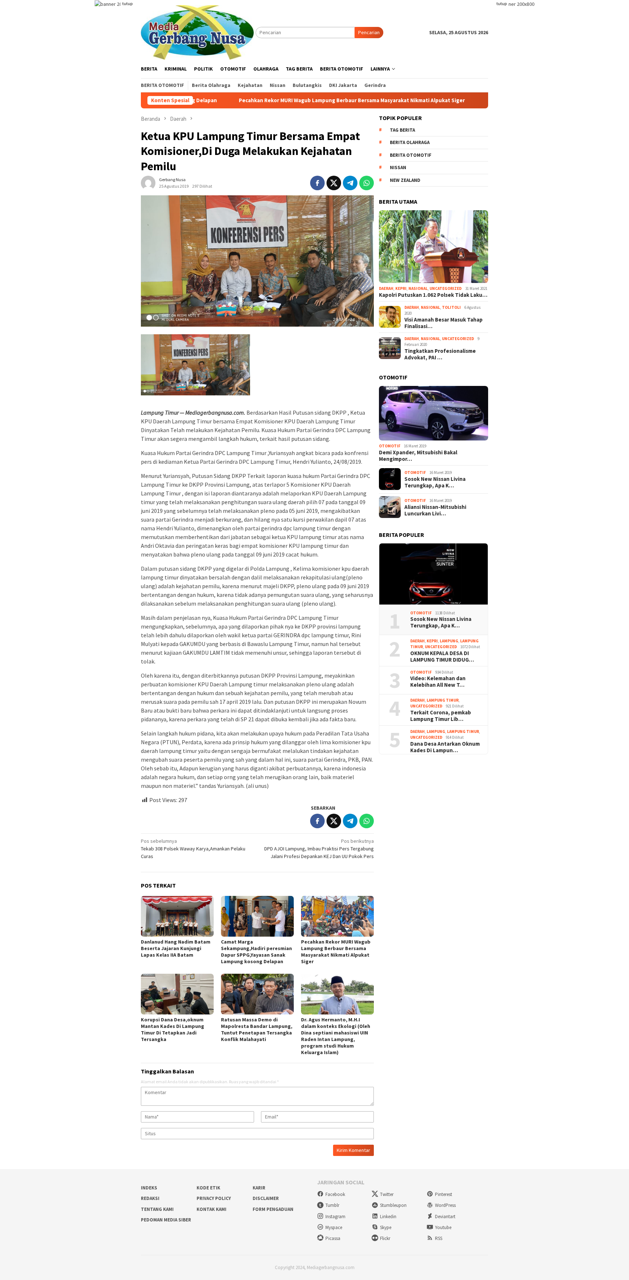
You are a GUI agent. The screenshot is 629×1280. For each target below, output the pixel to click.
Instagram (335, 1216)
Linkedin (388, 1216)
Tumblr (332, 1205)
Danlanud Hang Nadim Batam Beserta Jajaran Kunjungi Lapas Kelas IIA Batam (175, 948)
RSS (438, 1238)
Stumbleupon (393, 1205)
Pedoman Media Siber (166, 1220)
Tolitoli (451, 307)
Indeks (149, 1188)
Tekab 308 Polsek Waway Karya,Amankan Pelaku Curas (193, 849)
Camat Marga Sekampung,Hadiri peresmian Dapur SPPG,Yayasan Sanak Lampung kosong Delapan (256, 951)
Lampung (449, 640)
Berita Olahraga (410, 142)
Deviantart (445, 1216)
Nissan (398, 167)
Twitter (386, 1194)
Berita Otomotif (410, 155)
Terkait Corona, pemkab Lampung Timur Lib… (440, 715)
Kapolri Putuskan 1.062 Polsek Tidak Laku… (433, 294)
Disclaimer (266, 1198)
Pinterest (443, 1194)
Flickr (385, 1238)
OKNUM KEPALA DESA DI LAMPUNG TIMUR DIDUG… (442, 656)
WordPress (445, 1205)
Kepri (401, 288)
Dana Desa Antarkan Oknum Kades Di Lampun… (445, 746)
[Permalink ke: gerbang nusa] (148, 182)
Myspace (333, 1227)
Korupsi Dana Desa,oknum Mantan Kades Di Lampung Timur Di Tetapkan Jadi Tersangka (172, 1029)
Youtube (443, 1227)
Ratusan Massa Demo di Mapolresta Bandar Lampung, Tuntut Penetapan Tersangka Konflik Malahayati (256, 1029)
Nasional (418, 288)
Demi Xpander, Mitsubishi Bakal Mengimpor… (418, 455)
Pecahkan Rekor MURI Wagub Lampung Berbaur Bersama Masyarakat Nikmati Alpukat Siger (293, 100)
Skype (385, 1227)
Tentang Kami (157, 1209)
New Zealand (405, 180)
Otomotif (389, 445)
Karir (259, 1188)
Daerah (386, 288)
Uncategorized (446, 288)
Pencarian (369, 32)
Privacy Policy (214, 1198)
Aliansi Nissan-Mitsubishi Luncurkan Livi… (435, 510)
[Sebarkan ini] (317, 183)
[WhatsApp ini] (366, 183)
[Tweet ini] (334, 183)
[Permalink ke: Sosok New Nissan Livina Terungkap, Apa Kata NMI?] (433, 574)
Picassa (332, 1238)
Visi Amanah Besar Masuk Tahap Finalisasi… (443, 322)
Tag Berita (402, 130)
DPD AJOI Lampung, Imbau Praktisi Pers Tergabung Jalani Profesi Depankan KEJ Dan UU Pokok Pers (319, 849)
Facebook (335, 1194)
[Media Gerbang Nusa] (197, 31)
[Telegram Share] (350, 183)
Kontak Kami (211, 1209)
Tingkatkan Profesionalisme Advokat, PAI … (440, 353)
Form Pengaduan (273, 1209)
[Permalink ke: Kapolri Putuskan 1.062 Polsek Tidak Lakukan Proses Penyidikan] (433, 246)
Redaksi (150, 1198)
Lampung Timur (443, 699)
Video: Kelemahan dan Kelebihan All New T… (438, 681)
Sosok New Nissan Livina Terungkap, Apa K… (435, 482)
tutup (127, 3)
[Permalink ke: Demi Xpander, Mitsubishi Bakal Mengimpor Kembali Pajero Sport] (433, 413)
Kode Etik (208, 1188)
